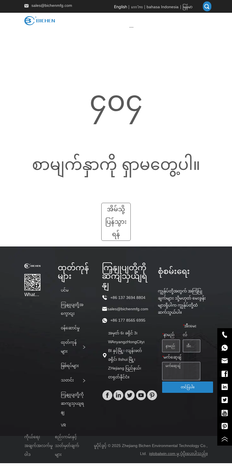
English (120, 6)
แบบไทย (137, 7)
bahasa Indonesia (163, 7)
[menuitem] (131, 27)
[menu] (131, 27)
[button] (131, 27)
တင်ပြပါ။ (188, 387)
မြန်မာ (187, 7)
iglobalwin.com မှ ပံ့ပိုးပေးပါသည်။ (178, 453)
